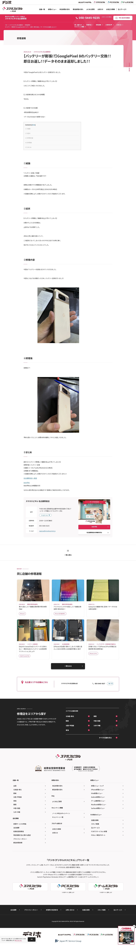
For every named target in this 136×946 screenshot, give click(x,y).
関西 (95, 716)
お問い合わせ (70, 910)
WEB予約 (27, 483)
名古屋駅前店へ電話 (30, 478)
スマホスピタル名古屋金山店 (69, 683)
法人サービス (122, 9)
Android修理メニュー (98, 797)
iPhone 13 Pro (93, 653)
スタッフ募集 (95, 824)
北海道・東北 (70, 716)
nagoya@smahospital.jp (47, 531)
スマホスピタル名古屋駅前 (16, 18)
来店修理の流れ (64, 9)
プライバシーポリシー (20, 839)
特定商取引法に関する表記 (22, 835)
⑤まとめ (28, 147)
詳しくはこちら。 (18, 940)
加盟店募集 (95, 820)
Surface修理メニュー (98, 808)
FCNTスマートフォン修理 (99, 831)
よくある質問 (90, 9)
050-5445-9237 (100, 684)
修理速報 (98, 25)
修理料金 (88, 25)
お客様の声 (109, 25)
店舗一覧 (42, 9)
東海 (67, 730)
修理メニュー (52, 9)
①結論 (27, 129)
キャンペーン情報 (79, 27)
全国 (14, 786)
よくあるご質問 (57, 801)
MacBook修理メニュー (98, 804)
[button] (32, 939)
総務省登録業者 (18, 831)
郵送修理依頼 (17, 843)
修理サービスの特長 (19, 824)
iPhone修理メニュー (97, 790)
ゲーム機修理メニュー (98, 801)
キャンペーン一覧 (57, 817)
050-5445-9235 (44, 526)
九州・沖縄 (97, 725)
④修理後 (28, 143)
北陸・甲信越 (70, 725)
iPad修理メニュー (97, 793)
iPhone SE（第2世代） (60, 613)
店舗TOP (79, 25)
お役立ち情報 (110, 9)
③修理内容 (29, 138)
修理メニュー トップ (97, 786)
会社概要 (16, 828)
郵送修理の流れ (78, 9)
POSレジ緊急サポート (98, 835)
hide (33, 125)
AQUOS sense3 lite (24, 656)
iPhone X (22, 613)
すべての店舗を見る (105, 738)
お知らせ (100, 9)
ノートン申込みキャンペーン (61, 813)
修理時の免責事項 (52, 910)
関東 (67, 721)
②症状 (27, 133)
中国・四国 (97, 721)
